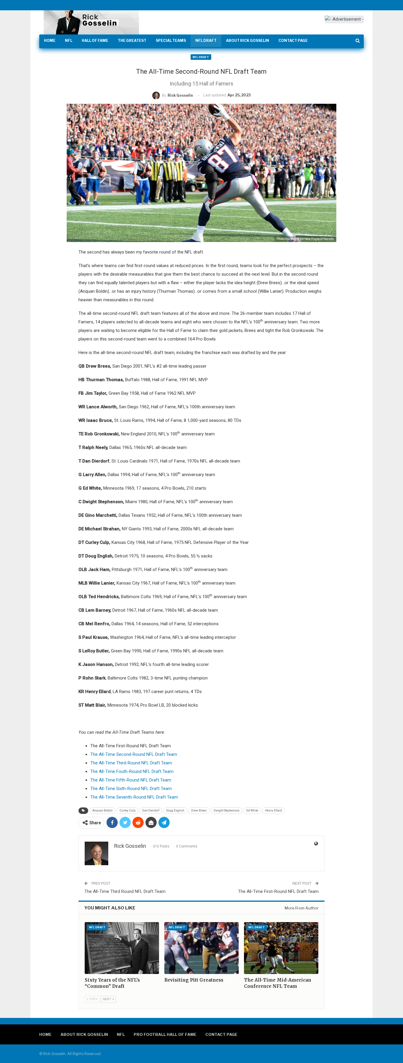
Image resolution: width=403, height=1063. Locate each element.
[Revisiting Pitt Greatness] (201, 948)
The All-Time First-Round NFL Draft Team (278, 891)
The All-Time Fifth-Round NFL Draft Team (130, 780)
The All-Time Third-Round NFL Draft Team (131, 763)
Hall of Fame (95, 40)
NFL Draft (206, 40)
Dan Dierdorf (150, 810)
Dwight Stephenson (227, 810)
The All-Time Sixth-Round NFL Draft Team (131, 788)
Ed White (252, 810)
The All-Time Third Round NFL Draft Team (125, 891)
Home (49, 40)
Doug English (175, 810)
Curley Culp (127, 810)
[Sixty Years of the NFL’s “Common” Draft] (122, 948)
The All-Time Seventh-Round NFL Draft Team (134, 797)
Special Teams (171, 40)
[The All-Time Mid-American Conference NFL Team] (281, 948)
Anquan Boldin (102, 810)
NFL (68, 40)
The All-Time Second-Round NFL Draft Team (133, 754)
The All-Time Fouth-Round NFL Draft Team (131, 771)
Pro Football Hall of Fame (165, 1034)
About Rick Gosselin (247, 40)
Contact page (293, 40)
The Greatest (132, 40)
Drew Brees (199, 810)
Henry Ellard (273, 810)
